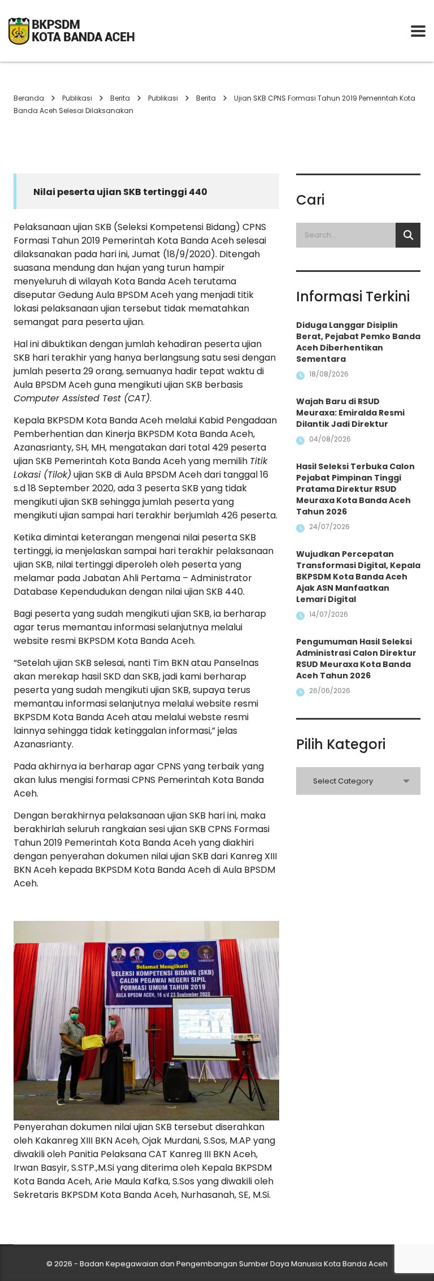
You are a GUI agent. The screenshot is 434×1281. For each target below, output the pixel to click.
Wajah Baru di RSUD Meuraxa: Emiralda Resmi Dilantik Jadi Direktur (350, 413)
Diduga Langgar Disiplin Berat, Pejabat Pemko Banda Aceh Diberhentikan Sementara (358, 342)
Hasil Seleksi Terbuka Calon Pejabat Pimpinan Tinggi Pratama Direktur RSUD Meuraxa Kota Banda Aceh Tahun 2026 (355, 489)
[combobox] (358, 781)
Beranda (29, 98)
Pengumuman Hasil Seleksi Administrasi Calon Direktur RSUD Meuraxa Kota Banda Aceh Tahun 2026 (356, 658)
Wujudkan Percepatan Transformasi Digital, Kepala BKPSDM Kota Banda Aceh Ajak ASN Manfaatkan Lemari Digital (358, 576)
